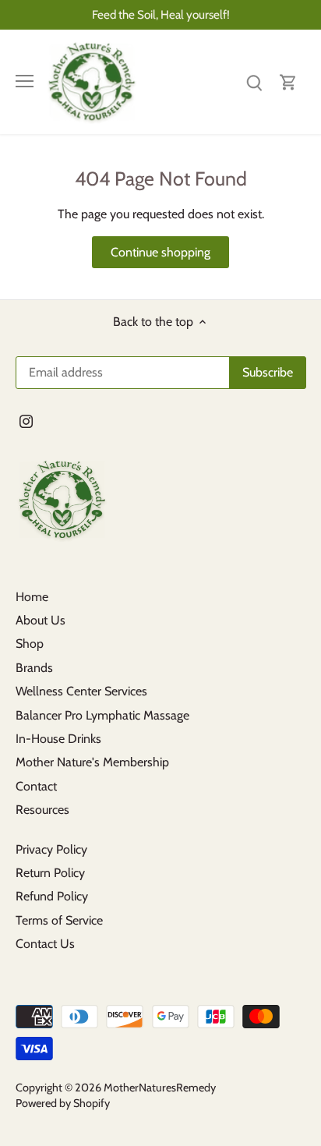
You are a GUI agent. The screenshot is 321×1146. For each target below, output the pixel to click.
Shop (30, 643)
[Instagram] (26, 421)
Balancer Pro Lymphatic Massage (102, 715)
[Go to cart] (288, 81)
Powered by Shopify (63, 1103)
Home (32, 596)
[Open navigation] (25, 81)
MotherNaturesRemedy (160, 1088)
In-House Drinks (58, 738)
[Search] (254, 81)
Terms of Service (59, 920)
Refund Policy (52, 896)
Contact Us (45, 943)
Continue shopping (160, 252)
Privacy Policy (51, 849)
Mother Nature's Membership (92, 762)
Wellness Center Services (81, 691)
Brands (34, 667)
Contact (36, 786)
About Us (40, 620)
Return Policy (50, 872)
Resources (42, 809)
